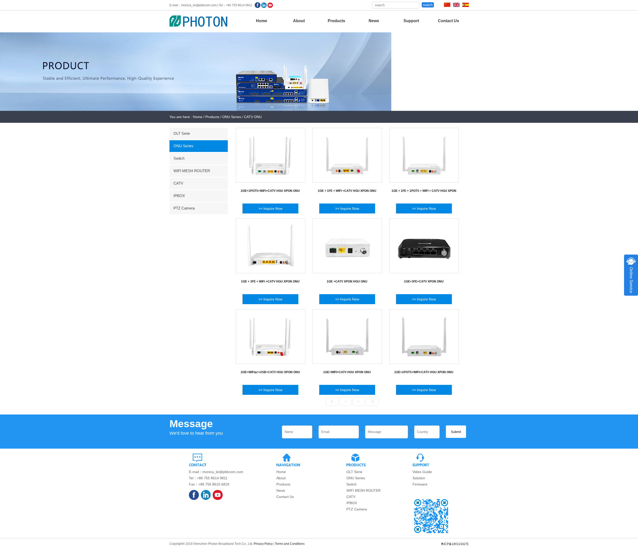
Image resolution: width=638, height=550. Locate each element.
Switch (178, 158)
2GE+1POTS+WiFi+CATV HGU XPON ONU (270, 191)
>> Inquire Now (270, 208)
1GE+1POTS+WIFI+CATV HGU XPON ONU (423, 372)
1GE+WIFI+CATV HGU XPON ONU (347, 372)
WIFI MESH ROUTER (191, 171)
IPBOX (179, 196)
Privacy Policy (263, 544)
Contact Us (448, 21)
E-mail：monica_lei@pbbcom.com (216, 472)
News (374, 21)
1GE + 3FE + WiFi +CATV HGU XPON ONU (270, 281)
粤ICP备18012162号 (455, 544)
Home (261, 21)
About (299, 21)
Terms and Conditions (290, 544)
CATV (178, 183)
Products (336, 21)
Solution (418, 478)
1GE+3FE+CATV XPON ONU (424, 281)
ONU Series (183, 146)
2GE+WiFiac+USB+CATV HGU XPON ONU (270, 372)
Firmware (419, 484)
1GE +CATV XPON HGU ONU (347, 281)
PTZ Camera (184, 208)
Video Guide (422, 472)
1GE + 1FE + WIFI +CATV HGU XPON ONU (347, 191)
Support (411, 21)
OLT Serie (181, 133)
